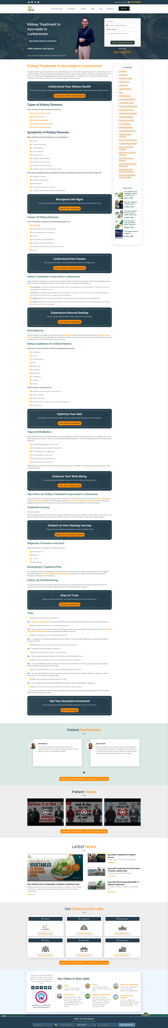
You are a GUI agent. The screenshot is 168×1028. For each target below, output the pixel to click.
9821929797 (122, 52)
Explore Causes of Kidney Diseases (69, 268)
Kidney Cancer (124, 82)
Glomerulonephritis (39, 120)
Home (29, 55)
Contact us (110, 9)
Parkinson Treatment (126, 121)
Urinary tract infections (40, 127)
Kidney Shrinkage (125, 78)
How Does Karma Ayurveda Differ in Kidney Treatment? (123, 883)
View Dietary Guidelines (69, 423)
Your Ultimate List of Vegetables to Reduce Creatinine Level (53, 884)
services (84, 9)
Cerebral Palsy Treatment (128, 144)
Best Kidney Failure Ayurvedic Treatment (126, 171)
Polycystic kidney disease (41, 124)
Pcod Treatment (124, 124)
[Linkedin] (49, 987)
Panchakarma (68, 335)
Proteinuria (123, 75)
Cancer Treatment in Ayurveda (126, 159)
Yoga (121, 92)
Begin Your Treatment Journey (69, 534)
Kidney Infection (125, 96)
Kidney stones (37, 117)
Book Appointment (45, 934)
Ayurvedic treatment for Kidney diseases (82, 501)
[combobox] (108, 25)
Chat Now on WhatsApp (69, 322)
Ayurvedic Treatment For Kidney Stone (127, 165)
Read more (31, 894)
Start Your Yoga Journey (69, 485)
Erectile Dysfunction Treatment (126, 148)
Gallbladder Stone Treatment (125, 136)
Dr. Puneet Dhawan (39, 501)
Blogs (93, 9)
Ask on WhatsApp (69, 710)
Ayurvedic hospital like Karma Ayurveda (56, 574)
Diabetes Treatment (126, 117)
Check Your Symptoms (70, 208)
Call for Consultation (69, 604)
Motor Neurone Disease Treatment (127, 154)
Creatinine (123, 71)
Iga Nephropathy (125, 89)
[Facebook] (32, 2)
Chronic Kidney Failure (127, 99)
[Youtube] (38, 2)
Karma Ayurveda (102, 499)
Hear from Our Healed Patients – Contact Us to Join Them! (84, 779)
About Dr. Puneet (57, 9)
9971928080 (136, 2)
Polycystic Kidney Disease (128, 106)
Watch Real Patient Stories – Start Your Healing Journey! (84, 831)
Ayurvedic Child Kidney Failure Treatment (127, 176)
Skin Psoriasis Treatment (128, 114)
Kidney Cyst (123, 85)
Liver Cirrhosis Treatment (128, 140)
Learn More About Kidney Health (69, 96)
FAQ (100, 9)
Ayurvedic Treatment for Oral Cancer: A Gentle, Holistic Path (124, 869)
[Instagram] (35, 2)
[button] (79, 772)
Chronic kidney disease (40, 113)
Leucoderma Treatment (127, 131)
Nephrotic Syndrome (126, 110)
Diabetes (35, 225)
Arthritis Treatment (126, 128)
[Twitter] (29, 2)
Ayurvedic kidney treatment (42, 622)
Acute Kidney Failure (126, 103)
